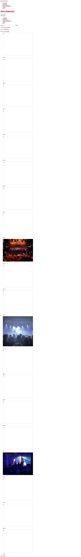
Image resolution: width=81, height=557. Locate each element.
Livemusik (5, 4)
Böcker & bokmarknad (7, 6)
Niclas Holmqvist (7, 11)
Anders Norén (6, 31)
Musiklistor (5, 2)
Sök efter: (2, 25)
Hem (4, 8)
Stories (4, 7)
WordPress (7, 29)
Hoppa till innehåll (3, 0)
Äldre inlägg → (3, 555)
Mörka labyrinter (6, 5)
